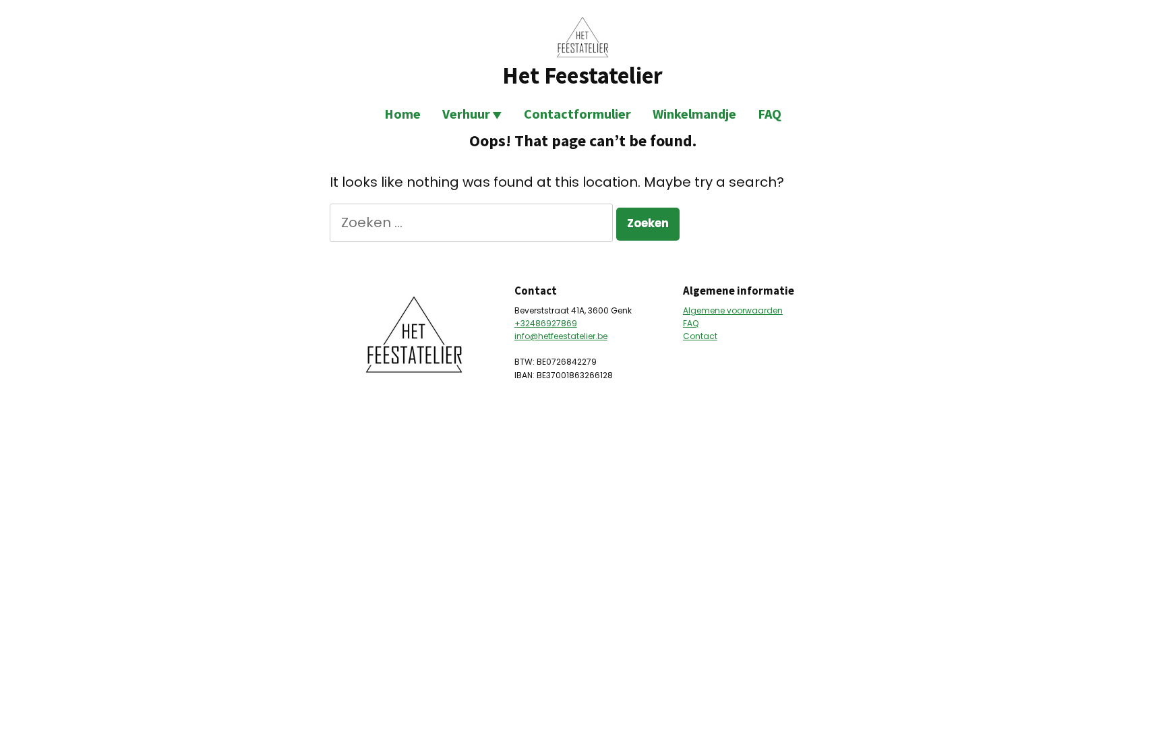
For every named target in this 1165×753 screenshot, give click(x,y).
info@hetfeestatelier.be (560, 336)
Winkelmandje (694, 113)
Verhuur (466, 113)
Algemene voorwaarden (733, 310)
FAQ (769, 113)
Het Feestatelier (582, 75)
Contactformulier (577, 113)
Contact (700, 336)
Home (402, 113)
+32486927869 (545, 323)
